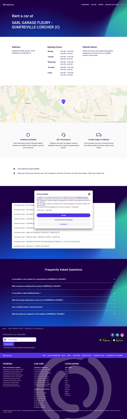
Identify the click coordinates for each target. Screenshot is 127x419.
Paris (66, 369)
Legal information (54, 355)
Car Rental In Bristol (38, 404)
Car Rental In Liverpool (39, 400)
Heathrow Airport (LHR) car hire (41, 382)
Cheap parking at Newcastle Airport (11, 386)
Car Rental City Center (41, 389)
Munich (67, 391)
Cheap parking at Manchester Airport (12, 373)
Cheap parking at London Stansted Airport (13, 375)
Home (4, 328)
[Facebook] (112, 335)
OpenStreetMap (112, 121)
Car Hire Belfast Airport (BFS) (41, 371)
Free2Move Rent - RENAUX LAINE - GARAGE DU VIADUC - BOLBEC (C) (37, 237)
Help (44, 355)
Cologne (67, 384)
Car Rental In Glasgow (39, 394)
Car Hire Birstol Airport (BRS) (40, 375)
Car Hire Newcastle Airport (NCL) (42, 386)
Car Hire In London (38, 391)
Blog (63, 355)
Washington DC (69, 373)
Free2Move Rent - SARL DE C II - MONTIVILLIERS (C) (31, 246)
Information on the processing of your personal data (19, 347)
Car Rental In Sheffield (39, 405)
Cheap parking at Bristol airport (10, 384)
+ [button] (2, 88)
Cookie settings (99, 355)
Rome (66, 376)
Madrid (66, 371)
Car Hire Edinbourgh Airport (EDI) (42, 369)
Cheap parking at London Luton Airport (12, 376)
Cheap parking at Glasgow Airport (11, 382)
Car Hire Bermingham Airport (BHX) (42, 373)
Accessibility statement (114, 355)
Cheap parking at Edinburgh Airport (11, 378)
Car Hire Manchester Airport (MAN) (42, 384)
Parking (100, 4)
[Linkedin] (117, 335)
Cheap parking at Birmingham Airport (12, 380)
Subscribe (8, 344)
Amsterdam (68, 395)
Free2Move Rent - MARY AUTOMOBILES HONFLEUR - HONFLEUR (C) (37, 232)
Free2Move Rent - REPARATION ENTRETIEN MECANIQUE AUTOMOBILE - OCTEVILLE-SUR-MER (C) (47, 241)
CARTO (124, 121)
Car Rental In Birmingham (40, 392)
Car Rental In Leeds (38, 402)
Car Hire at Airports (41, 367)
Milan (66, 375)
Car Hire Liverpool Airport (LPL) (41, 378)
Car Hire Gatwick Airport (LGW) (41, 380)
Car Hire (93, 4)
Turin (66, 378)
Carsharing (85, 4)
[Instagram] (122, 335)
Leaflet (105, 121)
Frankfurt (67, 387)
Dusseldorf (67, 386)
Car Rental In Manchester (40, 396)
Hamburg (67, 389)
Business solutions (112, 4)
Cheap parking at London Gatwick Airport (13, 371)
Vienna (66, 380)
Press (69, 355)
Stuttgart (67, 393)
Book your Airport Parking (11, 367)
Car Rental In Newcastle (39, 407)
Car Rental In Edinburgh (39, 398)
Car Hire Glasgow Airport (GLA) (41, 376)
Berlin (66, 382)
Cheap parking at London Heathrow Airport (13, 369)
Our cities (68, 367)
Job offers (76, 355)
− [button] (2, 91)
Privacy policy (87, 355)
